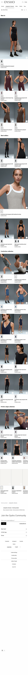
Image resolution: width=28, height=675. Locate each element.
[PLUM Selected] (2, 93)
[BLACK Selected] (2, 61)
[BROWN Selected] (2, 125)
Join (4, 613)
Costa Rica (9, 636)
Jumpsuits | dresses (13, 517)
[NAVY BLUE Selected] (2, 336)
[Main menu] (2, 2)
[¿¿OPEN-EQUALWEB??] (3, 650)
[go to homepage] (9, 2)
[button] (4, 650)
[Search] (23, 2)
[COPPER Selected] (24, 491)
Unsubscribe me (22, 613)
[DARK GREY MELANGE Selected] (2, 276)
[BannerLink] (14, 506)
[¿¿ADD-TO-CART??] (26, 57)
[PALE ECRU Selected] (2, 491)
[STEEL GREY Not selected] (18, 241)
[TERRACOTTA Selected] (24, 457)
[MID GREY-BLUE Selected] (2, 306)
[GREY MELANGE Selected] (2, 211)
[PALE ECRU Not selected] (27, 457)
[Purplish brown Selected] (2, 432)
